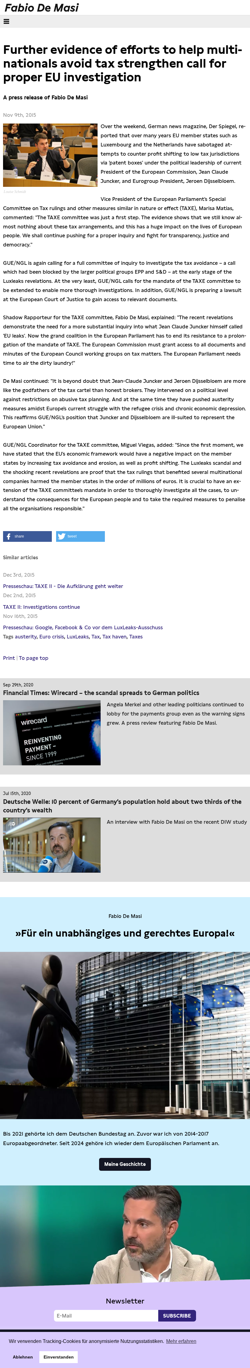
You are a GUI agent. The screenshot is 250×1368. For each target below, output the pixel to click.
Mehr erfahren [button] (181, 1341)
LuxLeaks (78, 637)
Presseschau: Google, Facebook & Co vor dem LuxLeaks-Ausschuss (83, 627)
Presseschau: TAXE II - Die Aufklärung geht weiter (63, 586)
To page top (33, 658)
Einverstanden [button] (59, 1357)
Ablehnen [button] (23, 1357)
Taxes (136, 637)
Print (9, 658)
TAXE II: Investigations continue (41, 607)
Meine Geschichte (125, 1164)
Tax (95, 637)
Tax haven (114, 637)
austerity (26, 637)
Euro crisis (51, 637)
